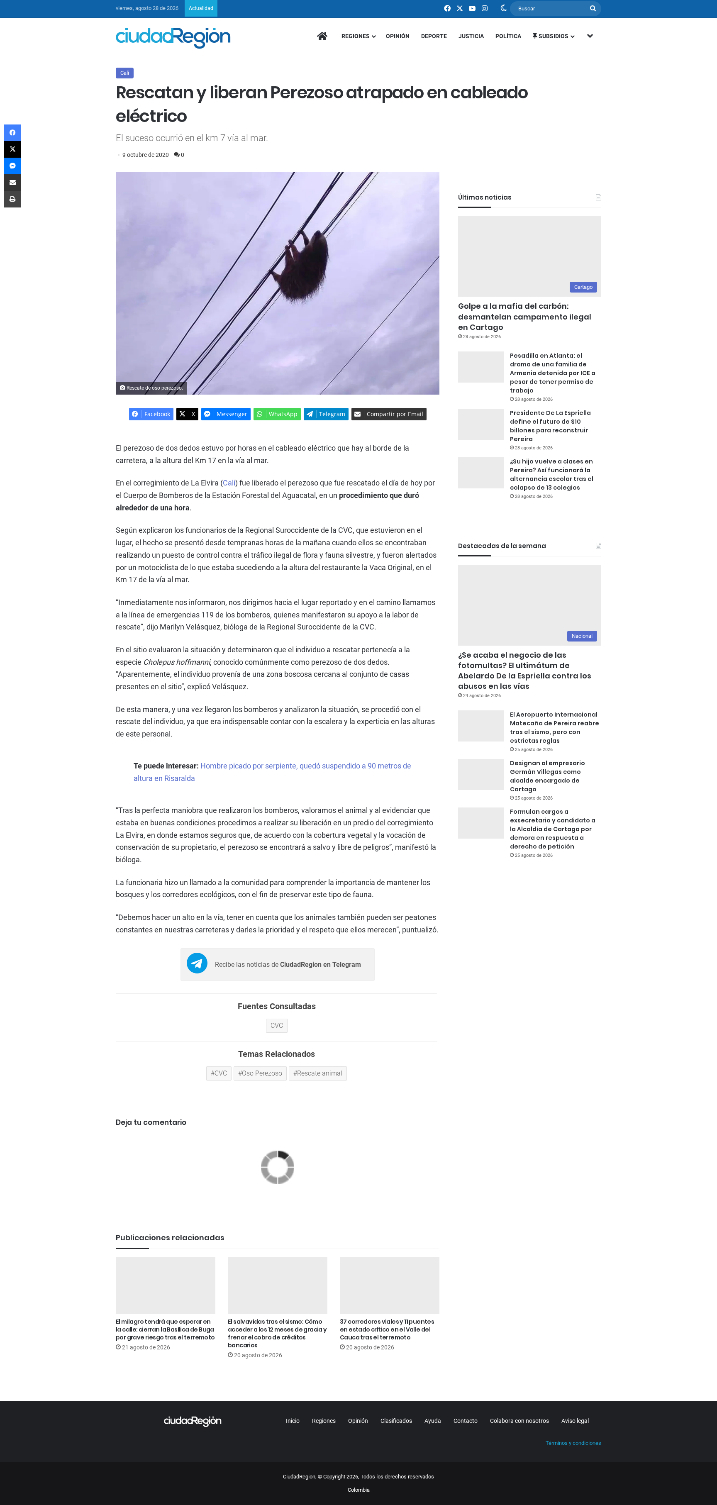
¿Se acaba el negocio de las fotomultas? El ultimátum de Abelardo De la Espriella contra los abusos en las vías (524, 671)
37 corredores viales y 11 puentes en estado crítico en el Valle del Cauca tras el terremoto (387, 1329)
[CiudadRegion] (173, 38)
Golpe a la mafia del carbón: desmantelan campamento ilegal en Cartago (524, 316)
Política (508, 36)
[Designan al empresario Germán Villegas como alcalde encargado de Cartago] (481, 774)
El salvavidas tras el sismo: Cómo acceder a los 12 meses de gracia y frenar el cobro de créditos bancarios (277, 1333)
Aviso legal (575, 1420)
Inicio (293, 1420)
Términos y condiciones (573, 1443)
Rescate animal (319, 1073)
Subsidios (552, 36)
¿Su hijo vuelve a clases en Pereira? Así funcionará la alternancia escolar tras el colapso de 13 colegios (551, 474)
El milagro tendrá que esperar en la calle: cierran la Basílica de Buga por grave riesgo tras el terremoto (165, 1329)
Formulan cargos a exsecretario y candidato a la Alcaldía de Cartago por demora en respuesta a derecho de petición (552, 829)
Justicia (471, 36)
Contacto (466, 1420)
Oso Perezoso (262, 1073)
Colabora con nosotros (519, 1420)
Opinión (398, 36)
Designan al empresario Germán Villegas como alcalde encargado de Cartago (547, 776)
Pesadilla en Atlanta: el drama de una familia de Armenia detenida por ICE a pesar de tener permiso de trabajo (552, 373)
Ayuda (432, 1420)
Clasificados (396, 1420)
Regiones (355, 36)
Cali (124, 73)
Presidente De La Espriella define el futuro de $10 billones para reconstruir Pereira (550, 426)
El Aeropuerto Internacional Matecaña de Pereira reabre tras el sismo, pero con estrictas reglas (554, 727)
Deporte (434, 36)
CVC (221, 1073)
